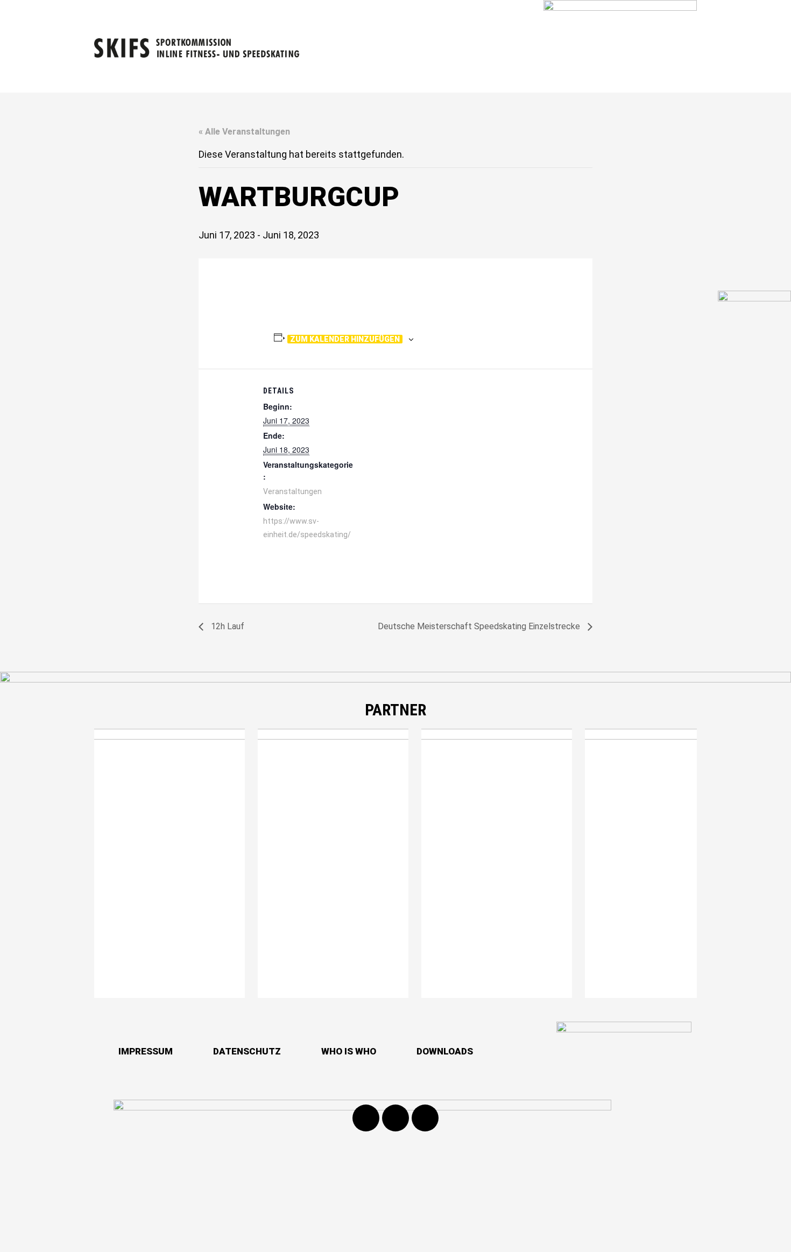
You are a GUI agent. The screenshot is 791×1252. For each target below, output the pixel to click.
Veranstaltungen (292, 491)
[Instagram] (395, 1118)
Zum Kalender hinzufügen (345, 339)
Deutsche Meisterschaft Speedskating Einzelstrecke (480, 626)
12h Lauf (226, 626)
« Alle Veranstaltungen (244, 131)
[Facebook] (365, 1118)
